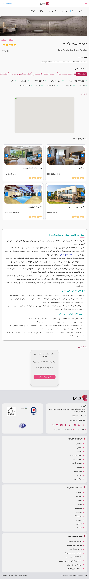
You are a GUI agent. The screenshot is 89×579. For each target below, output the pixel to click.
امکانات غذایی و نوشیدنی (21, 74)
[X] (79, 425)
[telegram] (74, 425)
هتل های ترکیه (64, 11)
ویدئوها (81, 429)
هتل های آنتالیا (53, 11)
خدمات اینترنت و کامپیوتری (44, 74)
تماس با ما (69, 429)
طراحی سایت (22, 575)
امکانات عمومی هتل (65, 74)
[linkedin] (70, 425)
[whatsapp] (53, 425)
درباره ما (57, 429)
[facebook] (66, 425)
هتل (73, 11)
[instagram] (83, 425)
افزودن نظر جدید (44, 377)
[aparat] (61, 425)
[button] (82, 155)
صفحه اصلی (82, 11)
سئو (15, 575)
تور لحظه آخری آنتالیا (67, 254)
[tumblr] (57, 425)
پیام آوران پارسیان (7, 575)
